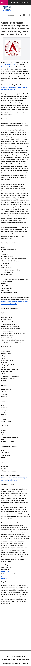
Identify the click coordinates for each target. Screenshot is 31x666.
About (8, 656)
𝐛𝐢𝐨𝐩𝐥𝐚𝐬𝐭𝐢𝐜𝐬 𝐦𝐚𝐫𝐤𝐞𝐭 (6, 67)
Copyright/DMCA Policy (10, 663)
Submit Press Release (8, 659)
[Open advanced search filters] (24, 15)
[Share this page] (29, 15)
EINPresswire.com (10, 64)
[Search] (20, 15)
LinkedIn (4, 578)
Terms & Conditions (23, 659)
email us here (5, 571)
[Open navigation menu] (2, 15)
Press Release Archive (18, 656)
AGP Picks (4, 2)
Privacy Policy (23, 663)
